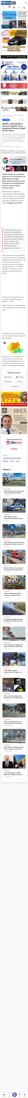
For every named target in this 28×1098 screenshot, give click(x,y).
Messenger (21, 377)
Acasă (3, 115)
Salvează (22, 120)
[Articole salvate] (14, 7)
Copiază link (15, 386)
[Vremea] (19, 7)
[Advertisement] (14, 216)
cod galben (5, 461)
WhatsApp (9, 381)
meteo (17, 461)
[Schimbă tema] (24, 7)
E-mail (20, 381)
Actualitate (9, 115)
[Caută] (3, 7)
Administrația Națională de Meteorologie (12, 458)
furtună (12, 461)
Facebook (9, 377)
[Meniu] (25, 2)
